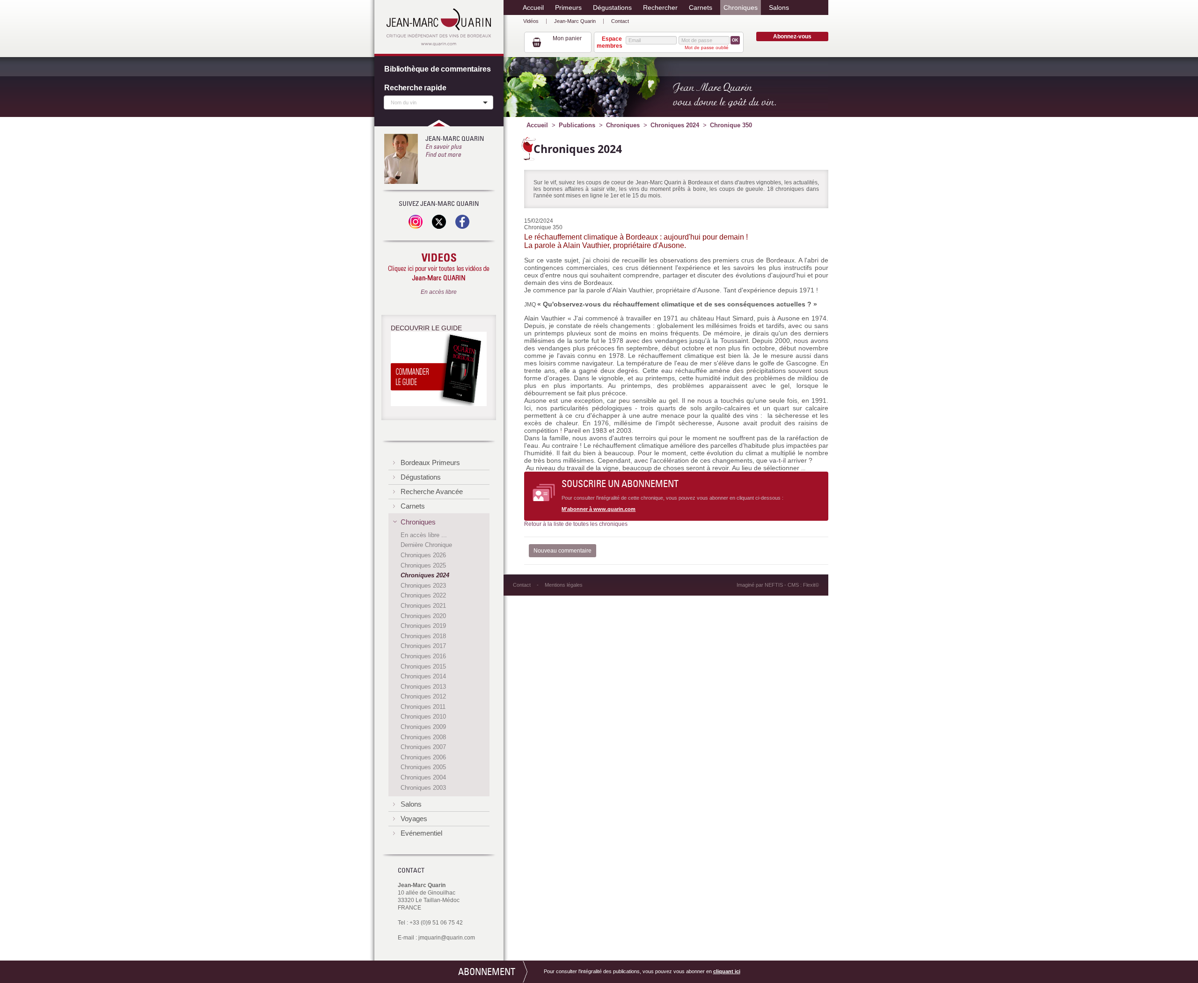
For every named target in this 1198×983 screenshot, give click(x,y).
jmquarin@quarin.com (446, 937)
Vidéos (531, 21)
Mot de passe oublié (707, 47)
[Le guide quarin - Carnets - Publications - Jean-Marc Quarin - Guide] (439, 370)
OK (735, 40)
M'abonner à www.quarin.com (599, 509)
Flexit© (811, 585)
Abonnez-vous (792, 36)
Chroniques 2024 (674, 125)
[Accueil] (439, 27)
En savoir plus (443, 146)
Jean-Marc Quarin (575, 21)
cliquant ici (726, 971)
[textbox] (436, 101)
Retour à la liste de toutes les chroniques (576, 524)
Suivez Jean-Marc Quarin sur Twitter (439, 222)
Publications (577, 125)
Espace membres (609, 42)
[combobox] (438, 102)
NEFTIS (774, 585)
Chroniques (623, 125)
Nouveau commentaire (562, 550)
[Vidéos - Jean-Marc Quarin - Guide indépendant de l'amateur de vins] (438, 267)
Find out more (443, 154)
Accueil (537, 125)
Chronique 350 (731, 125)
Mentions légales (564, 585)
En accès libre (439, 292)
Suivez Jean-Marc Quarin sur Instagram (416, 222)
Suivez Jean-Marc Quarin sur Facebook (462, 222)
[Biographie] (401, 159)
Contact (620, 21)
